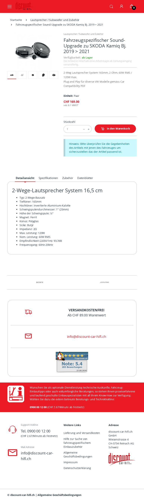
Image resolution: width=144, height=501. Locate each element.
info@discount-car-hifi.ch (86, 336)
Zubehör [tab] (67, 178)
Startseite (16, 20)
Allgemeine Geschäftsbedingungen (78, 454)
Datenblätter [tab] (85, 178)
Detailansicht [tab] (25, 178)
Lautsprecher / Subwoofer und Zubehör (54, 20)
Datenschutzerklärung (77, 468)
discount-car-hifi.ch (22, 495)
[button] (111, 6)
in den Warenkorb (118, 128)
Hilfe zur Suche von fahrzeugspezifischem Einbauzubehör (77, 442)
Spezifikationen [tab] (48, 178)
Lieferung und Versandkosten (82, 433)
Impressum (71, 462)
